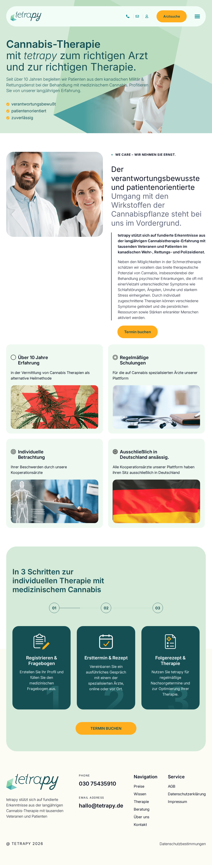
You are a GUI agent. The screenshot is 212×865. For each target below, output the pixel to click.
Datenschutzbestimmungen (183, 844)
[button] (197, 16)
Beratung (141, 809)
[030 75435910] (128, 16)
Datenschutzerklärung (187, 794)
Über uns (141, 816)
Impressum (177, 801)
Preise (139, 786)
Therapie (141, 801)
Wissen (140, 794)
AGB (171, 786)
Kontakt (140, 824)
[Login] (147, 16)
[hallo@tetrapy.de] (138, 16)
